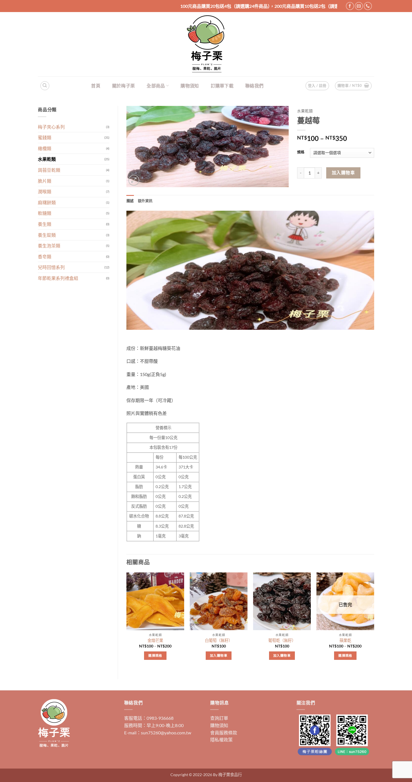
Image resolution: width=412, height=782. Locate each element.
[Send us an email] (359, 6)
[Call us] (368, 6)
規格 (300, 152)
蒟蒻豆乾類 (49, 170)
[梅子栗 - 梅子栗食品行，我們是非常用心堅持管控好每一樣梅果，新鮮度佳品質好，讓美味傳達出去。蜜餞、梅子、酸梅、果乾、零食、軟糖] (206, 44)
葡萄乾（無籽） (282, 640)
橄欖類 (44, 148)
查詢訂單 (219, 718)
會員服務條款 (223, 732)
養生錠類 (47, 235)
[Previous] (126, 621)
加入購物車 (343, 172)
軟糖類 (44, 213)
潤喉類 (44, 191)
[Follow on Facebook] (350, 6)
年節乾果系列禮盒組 (58, 278)
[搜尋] (44, 85)
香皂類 (44, 256)
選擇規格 (155, 655)
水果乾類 (47, 159)
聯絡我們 (254, 85)
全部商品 (156, 85)
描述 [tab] (130, 200)
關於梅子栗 (123, 85)
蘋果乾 (345, 640)
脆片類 (44, 181)
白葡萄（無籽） (218, 640)
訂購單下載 (222, 85)
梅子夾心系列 (51, 126)
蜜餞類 (44, 137)
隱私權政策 (221, 739)
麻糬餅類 (47, 202)
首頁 (95, 85)
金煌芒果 (155, 640)
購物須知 (189, 85)
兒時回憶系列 (51, 267)
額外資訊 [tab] (145, 200)
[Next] (374, 621)
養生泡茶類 (49, 245)
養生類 (44, 224)
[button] (353, 85)
